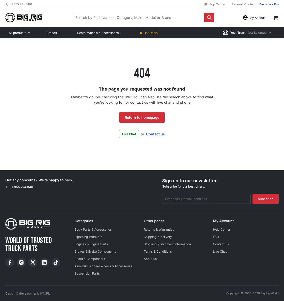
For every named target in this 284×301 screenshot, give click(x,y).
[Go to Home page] (23, 17)
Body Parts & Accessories (93, 229)
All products (17, 33)
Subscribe (265, 199)
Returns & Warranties (159, 229)
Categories (84, 221)
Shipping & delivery (158, 237)
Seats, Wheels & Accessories (98, 33)
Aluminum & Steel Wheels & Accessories (103, 266)
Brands (52, 33)
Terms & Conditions (158, 251)
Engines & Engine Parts (91, 244)
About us (150, 259)
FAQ (216, 237)
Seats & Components (90, 259)
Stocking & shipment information (167, 244)
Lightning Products (88, 237)
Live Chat (129, 134)
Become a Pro (269, 4)
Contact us (155, 134)
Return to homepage (142, 117)
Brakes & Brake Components (95, 251)
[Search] (209, 17)
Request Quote (242, 4)
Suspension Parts (87, 273)
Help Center (216, 4)
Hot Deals (151, 33)
